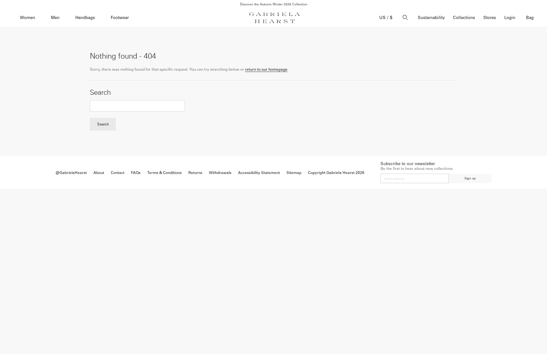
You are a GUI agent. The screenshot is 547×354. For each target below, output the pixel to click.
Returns (195, 173)
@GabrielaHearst (71, 173)
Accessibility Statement (259, 173)
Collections (464, 17)
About (98, 173)
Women (27, 17)
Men (55, 17)
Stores (489, 17)
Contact (117, 173)
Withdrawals (220, 173)
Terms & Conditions (164, 173)
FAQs (136, 173)
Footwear (120, 17)
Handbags (85, 17)
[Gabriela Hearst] (274, 18)
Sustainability (431, 17)
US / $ (386, 17)
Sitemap (293, 173)
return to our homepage (266, 69)
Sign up (470, 178)
